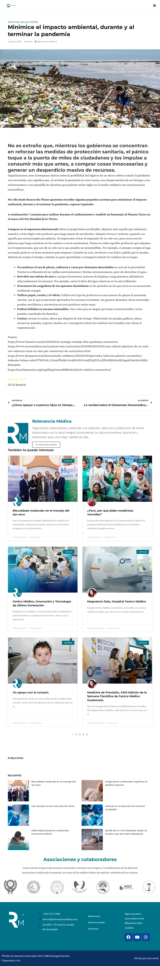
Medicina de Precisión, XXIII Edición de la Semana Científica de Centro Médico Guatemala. (117, 696)
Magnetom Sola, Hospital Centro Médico (116, 601)
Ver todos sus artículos (46, 444)
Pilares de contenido (96, 922)
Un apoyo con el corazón (31, 692)
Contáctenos (93, 928)
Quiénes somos (94, 916)
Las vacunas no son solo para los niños (52, 806)
